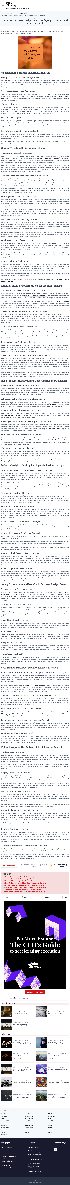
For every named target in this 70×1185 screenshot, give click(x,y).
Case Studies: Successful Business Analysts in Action (23, 889)
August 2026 (4, 1134)
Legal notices (26, 1180)
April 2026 (50, 1130)
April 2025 (50, 1120)
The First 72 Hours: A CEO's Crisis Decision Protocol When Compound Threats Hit (35, 1159)
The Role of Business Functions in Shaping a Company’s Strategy (6, 1165)
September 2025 (29, 1125)
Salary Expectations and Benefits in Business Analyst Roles (25, 887)
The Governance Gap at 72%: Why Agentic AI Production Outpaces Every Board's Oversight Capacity (34, 1165)
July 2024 (50, 1113)
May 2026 (3, 1132)
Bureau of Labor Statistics (12, 415)
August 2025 (4, 1125)
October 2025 (51, 1125)
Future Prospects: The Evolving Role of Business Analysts (25, 891)
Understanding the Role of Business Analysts (20, 877)
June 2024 (27, 1113)
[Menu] (3, 5)
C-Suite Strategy (5, 13)
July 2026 (50, 1132)
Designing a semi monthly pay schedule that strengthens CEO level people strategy (35, 1154)
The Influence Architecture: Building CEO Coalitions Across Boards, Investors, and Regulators (35, 1148)
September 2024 (29, 1116)
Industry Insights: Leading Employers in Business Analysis (24, 885)
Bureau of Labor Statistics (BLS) (48, 158)
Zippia (44, 123)
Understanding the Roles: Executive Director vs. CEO (7, 1161)
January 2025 (51, 1118)
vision (45, 113)
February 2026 (5, 1130)
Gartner (28, 393)
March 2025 (28, 1120)
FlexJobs (53, 404)
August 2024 (4, 1116)
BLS (47, 183)
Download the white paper (35, 992)
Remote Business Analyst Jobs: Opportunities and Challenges (26, 883)
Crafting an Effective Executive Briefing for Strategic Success (6, 1147)
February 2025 (5, 1120)
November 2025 (5, 1127)
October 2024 (51, 1116)
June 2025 (27, 1123)
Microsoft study (54, 429)
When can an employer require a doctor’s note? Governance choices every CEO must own (35, 1171)
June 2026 (27, 1132)
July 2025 (50, 1123)
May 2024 (3, 1113)
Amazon (58, 440)
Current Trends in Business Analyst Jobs (19, 879)
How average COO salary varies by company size (7, 1152)
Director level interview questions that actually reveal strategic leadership (8, 1156)
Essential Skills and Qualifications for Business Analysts (24, 881)
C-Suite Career (23, 13)
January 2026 (51, 1127)
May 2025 (3, 1123)
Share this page (10, 865)
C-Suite (15, 13)
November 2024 (5, 1118)
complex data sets (62, 301)
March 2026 (28, 1130)
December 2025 (29, 1127)
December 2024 (29, 1118)
